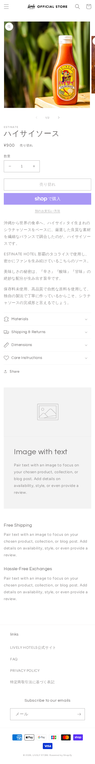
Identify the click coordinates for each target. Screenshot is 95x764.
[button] (6, 6)
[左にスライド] (36, 117)
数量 (7, 156)
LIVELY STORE (40, 755)
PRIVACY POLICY (25, 670)
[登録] (79, 714)
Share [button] (15, 371)
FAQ (14, 659)
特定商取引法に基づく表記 (32, 682)
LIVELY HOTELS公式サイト (33, 647)
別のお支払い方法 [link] (47, 211)
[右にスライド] (58, 117)
